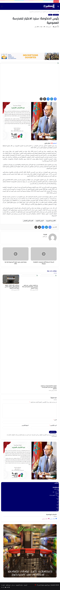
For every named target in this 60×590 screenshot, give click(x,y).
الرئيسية (56, 11)
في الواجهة (51, 11)
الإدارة (55, 26)
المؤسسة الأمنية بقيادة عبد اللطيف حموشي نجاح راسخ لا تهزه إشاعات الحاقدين (49, 387)
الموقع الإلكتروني (25, 425)
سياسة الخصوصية (19, 585)
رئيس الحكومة (39, 220)
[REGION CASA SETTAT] (30, 121)
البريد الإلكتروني (53, 425)
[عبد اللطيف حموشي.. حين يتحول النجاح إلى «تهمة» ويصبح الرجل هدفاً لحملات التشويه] (29, 279)
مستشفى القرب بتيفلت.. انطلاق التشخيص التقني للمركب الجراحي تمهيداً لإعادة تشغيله (12, 286)
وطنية (50, 14)
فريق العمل (8, 585)
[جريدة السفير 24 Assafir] (49, 6)
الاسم (55, 419)
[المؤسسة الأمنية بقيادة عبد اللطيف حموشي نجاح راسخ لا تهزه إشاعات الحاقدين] (48, 329)
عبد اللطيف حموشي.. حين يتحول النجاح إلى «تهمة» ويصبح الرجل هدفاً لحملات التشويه (30, 286)
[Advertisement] (30, 40)
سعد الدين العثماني (27, 220)
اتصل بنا (3, 585)
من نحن (13, 585)
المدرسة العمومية (50, 220)
